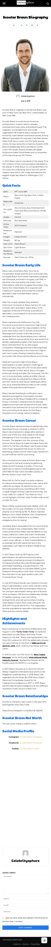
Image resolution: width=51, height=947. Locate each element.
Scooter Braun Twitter (29, 749)
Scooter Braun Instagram (31, 737)
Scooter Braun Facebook (30, 743)
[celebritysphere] (18, 96)
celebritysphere (28, 96)
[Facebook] (37, 25)
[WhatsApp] (32, 25)
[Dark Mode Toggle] (44, 940)
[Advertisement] (25, 797)
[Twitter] (21, 25)
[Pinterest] (26, 25)
